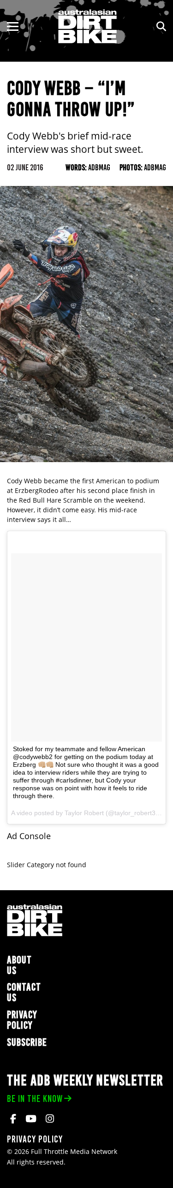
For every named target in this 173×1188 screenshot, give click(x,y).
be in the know (35, 1098)
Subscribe (27, 1042)
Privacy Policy (22, 1020)
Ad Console (29, 836)
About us (19, 965)
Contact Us (24, 992)
